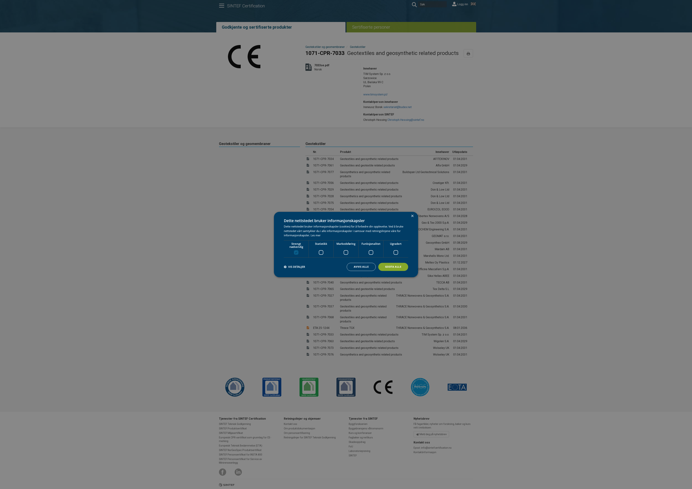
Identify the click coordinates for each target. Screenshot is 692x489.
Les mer (316, 235)
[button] (294, 267)
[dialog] (346, 244)
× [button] (412, 216)
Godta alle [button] (393, 266)
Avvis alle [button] (361, 266)
